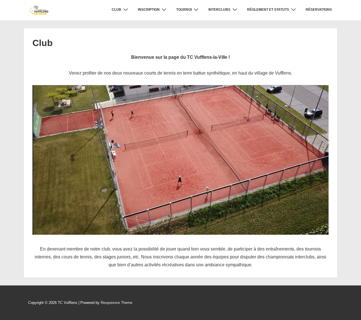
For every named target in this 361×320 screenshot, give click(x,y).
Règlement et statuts (268, 10)
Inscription (149, 10)
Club (116, 10)
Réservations (319, 10)
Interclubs (219, 10)
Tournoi (184, 10)
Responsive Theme (116, 303)
